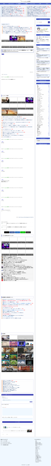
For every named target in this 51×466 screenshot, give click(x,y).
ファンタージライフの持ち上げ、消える (7, 316)
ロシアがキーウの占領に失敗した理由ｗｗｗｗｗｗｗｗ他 (10, 26)
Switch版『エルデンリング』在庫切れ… (7, 123)
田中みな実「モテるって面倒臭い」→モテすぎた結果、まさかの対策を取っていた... (37, 7)
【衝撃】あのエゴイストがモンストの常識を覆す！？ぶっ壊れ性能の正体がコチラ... (12, 10)
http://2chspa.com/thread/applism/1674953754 (26, 217)
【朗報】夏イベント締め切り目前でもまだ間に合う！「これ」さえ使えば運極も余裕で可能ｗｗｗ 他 (15, 300)
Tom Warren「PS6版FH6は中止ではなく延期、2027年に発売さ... (10, 9)
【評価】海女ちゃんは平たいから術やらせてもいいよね (10, 384)
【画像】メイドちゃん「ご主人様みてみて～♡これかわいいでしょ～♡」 (36, 8)
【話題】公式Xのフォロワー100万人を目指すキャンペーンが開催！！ (11, 387)
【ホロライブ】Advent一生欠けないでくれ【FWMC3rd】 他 (34, 11)
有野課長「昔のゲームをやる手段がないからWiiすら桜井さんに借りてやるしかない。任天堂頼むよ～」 (16, 304)
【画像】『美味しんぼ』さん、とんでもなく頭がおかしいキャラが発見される (12, 135)
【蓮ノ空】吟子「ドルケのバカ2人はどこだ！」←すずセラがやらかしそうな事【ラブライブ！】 (15, 122)
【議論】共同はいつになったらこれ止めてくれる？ (9, 381)
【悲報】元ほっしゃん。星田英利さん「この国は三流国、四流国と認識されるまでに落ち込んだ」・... (16, 27)
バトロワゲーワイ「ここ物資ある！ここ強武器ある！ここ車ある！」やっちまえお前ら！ (14, 125)
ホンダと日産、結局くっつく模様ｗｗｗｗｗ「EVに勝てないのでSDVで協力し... (37, 6)
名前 (3, 417)
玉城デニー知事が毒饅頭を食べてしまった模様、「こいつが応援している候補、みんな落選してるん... (16, 31)
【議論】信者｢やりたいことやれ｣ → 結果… (8, 386)
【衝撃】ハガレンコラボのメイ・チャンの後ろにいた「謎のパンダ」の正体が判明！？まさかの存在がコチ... (17, 303)
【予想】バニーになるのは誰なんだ (7, 380)
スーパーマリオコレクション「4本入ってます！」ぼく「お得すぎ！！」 (12, 130)
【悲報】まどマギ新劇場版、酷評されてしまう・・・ (9, 133)
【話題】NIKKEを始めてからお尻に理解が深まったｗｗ (10, 390)
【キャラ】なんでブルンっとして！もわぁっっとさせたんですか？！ (11, 385)
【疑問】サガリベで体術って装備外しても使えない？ (9, 389)
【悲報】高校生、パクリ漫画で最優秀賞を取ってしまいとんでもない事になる (12, 315)
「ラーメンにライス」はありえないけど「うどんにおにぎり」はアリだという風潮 (13, 118)
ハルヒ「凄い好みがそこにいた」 (6, 307)
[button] (49, 22)
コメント (4, 407)
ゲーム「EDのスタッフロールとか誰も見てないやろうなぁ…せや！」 (10, 6)
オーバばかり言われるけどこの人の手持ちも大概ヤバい (34, 9)
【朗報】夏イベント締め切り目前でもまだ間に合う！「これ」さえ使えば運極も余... (12, 11)
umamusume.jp (5, 74)
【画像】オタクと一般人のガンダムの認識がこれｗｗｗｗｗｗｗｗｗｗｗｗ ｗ (12, 132)
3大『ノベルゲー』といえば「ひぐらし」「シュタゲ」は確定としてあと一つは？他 (14, 30)
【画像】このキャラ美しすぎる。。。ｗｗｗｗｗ (9, 382)
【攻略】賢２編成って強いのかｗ (7, 391)
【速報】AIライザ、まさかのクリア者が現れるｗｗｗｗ (8, 7)
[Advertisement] (17, 20)
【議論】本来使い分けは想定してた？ (7, 383)
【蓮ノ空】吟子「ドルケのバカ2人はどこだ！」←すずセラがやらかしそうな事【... (12, 8)
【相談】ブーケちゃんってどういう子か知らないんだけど (10, 388)
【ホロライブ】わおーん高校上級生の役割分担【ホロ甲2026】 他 (35, 10)
